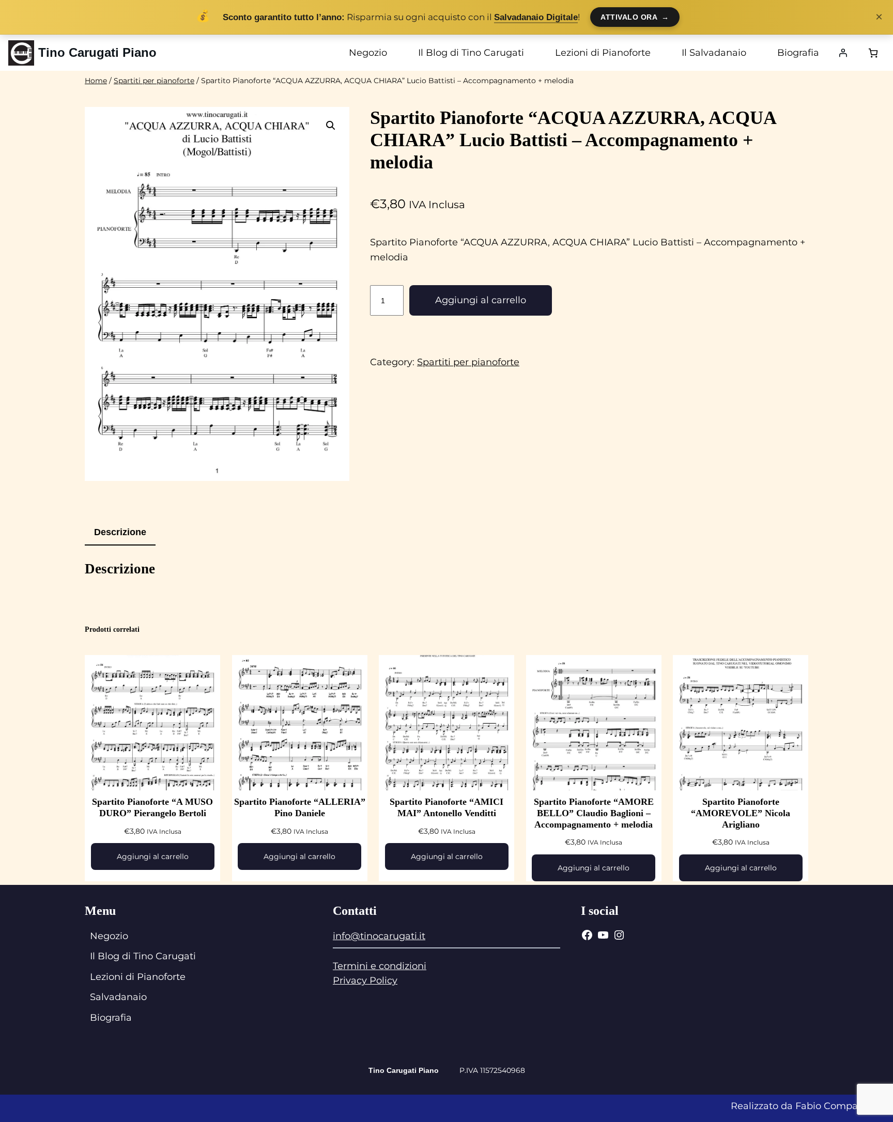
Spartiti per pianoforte (154, 80)
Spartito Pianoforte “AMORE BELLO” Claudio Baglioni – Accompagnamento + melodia (594, 813)
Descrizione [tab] (120, 532)
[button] (330, 125)
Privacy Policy (365, 980)
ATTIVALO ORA (635, 17)
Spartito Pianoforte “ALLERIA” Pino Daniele (299, 807)
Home (96, 80)
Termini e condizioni (379, 966)
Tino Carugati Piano (97, 52)
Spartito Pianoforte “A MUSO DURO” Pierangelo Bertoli (152, 807)
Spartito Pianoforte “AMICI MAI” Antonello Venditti (446, 807)
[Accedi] (843, 53)
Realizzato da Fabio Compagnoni (808, 1106)
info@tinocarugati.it (379, 936)
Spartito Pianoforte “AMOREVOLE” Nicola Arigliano (740, 813)
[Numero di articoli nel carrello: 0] (873, 53)
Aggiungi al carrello (480, 300)
